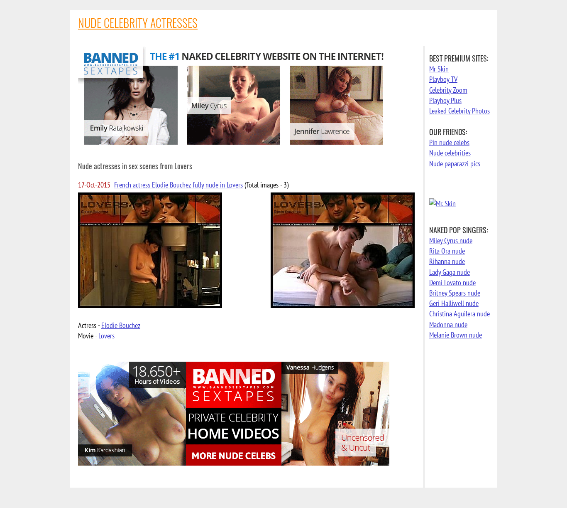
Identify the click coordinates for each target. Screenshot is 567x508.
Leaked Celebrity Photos (459, 111)
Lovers (106, 335)
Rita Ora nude (447, 251)
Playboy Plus (445, 100)
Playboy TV (443, 79)
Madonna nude (448, 324)
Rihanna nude (447, 261)
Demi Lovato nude (452, 282)
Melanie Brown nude (455, 335)
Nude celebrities (450, 153)
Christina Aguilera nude (459, 313)
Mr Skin (439, 69)
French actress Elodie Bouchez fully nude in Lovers (178, 185)
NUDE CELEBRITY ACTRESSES (138, 22)
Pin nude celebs (449, 142)
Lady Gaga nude (449, 272)
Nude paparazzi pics (454, 163)
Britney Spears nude (454, 293)
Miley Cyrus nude (450, 240)
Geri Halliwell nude (454, 303)
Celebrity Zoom (448, 90)
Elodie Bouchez (120, 325)
